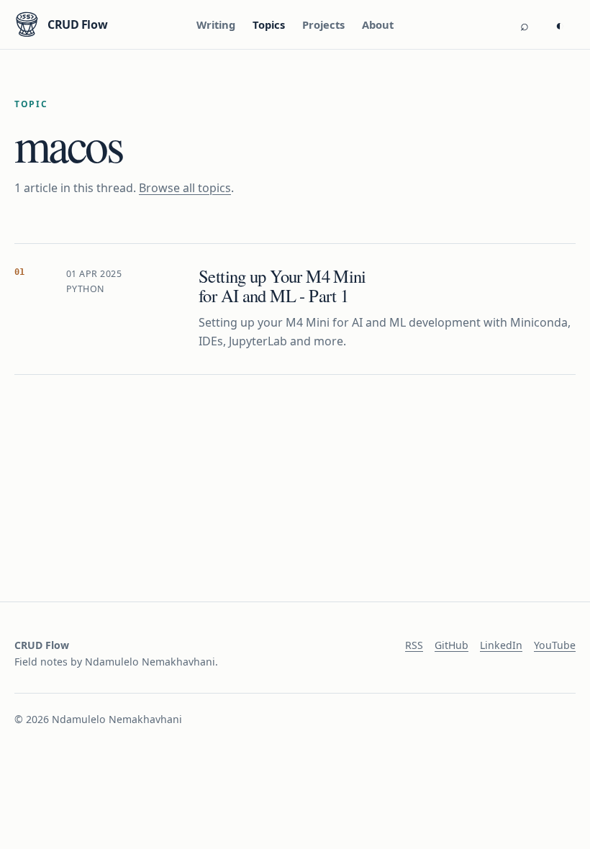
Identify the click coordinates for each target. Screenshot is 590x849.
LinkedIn (501, 645)
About (378, 24)
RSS (414, 645)
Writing (215, 24)
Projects (323, 24)
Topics (269, 24)
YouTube (555, 645)
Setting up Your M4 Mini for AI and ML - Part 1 (282, 285)
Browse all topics (185, 188)
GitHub (451, 645)
